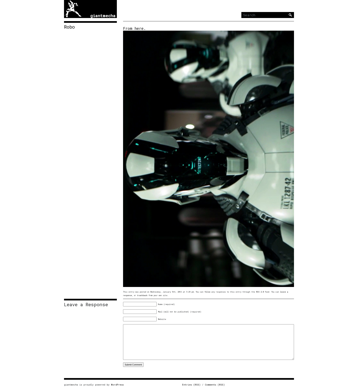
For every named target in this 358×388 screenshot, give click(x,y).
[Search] (290, 15)
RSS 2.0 (260, 292)
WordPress (117, 384)
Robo (69, 27)
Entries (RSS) (191, 384)
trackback (142, 295)
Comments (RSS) (215, 384)
